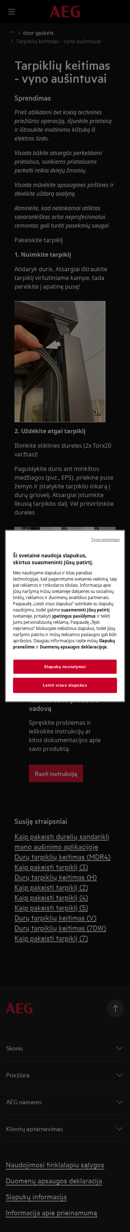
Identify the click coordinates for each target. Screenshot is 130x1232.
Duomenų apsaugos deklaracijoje (73, 647)
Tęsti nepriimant (105, 539)
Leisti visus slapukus (65, 685)
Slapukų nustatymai (65, 666)
